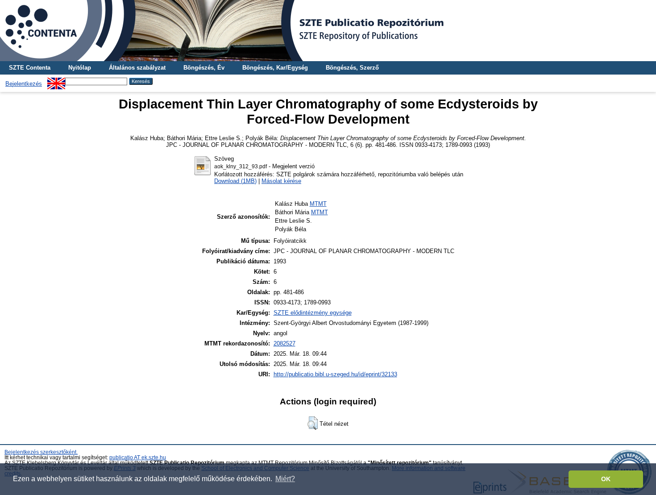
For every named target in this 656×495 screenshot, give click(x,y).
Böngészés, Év (203, 67)
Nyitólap (79, 67)
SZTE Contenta (29, 67)
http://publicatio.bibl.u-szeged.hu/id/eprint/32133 (335, 374)
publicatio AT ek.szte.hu (137, 457)
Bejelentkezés (23, 83)
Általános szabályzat (137, 67)
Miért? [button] (285, 479)
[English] (56, 81)
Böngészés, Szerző (352, 67)
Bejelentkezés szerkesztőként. (41, 452)
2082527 (284, 343)
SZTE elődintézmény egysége (313, 312)
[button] (312, 423)
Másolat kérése (281, 181)
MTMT (318, 203)
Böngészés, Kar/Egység (275, 67)
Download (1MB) (235, 181)
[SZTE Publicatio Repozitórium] (328, 30)
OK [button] (605, 479)
